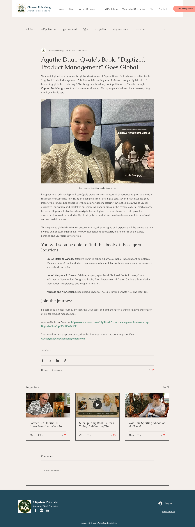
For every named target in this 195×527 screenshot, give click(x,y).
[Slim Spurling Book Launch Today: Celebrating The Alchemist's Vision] (98, 405)
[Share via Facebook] (42, 360)
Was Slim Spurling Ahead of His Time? (147, 424)
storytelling (101, 29)
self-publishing (49, 29)
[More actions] (152, 50)
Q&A (86, 29)
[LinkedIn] (47, 510)
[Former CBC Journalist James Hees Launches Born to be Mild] (48, 405)
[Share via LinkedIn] (57, 360)
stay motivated (121, 29)
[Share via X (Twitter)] (50, 360)
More (138, 29)
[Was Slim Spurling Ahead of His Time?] (147, 405)
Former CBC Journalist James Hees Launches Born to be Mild (47, 424)
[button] (71, 9)
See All (166, 387)
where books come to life (38, 11)
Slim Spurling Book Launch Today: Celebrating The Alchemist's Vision (96, 424)
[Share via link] (65, 360)
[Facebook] (35, 510)
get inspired (70, 29)
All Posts (30, 29)
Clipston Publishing (39, 7)
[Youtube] (41, 510)
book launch (47, 350)
